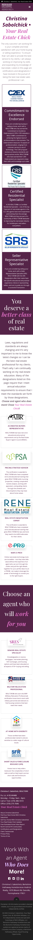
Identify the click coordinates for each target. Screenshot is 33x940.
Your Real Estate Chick (14, 807)
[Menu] (29, 7)
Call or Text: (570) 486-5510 (12, 801)
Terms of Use (5, 836)
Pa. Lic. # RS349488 (9, 795)
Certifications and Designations (11, 829)
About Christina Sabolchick (10, 813)
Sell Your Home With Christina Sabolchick (15, 820)
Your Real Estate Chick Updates (11, 822)
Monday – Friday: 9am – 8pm (13, 798)
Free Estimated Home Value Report (13, 824)
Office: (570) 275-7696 (10, 803)
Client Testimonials (7, 831)
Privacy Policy (5, 834)
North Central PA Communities (11, 827)
